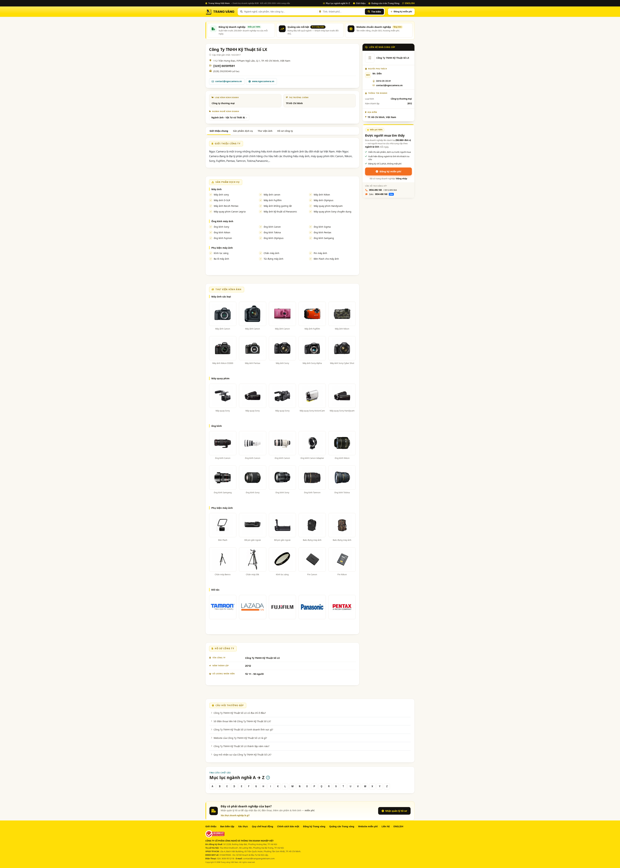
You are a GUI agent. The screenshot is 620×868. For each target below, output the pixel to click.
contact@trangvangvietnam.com (259, 858)
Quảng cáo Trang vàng (341, 826)
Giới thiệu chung (219, 130)
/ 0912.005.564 (383, 190)
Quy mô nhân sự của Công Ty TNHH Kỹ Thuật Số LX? (242, 754)
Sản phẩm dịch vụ (243, 130)
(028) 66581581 (224, 66)
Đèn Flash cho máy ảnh (326, 258)
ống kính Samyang (324, 238)
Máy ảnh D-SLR (222, 200)
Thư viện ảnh (265, 130)
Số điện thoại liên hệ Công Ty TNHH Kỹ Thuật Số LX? (242, 721)
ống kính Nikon (222, 232)
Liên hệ (386, 826)
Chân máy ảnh (271, 253)
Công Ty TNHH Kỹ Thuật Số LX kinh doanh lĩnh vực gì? (243, 729)
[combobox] (280, 11)
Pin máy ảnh (320, 253)
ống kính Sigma (322, 226)
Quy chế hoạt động (262, 826)
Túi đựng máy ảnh (273, 258)
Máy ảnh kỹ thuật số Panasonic (280, 211)
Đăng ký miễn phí (403, 11)
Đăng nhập (401, 178)
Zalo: (381, 194)
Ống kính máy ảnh (222, 221)
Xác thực (243, 826)
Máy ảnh (216, 189)
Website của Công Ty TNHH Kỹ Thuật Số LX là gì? (240, 737)
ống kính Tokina (272, 232)
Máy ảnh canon (272, 194)
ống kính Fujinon (223, 238)
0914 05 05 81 (383, 81)
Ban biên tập (227, 826)
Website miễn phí (368, 826)
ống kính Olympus (274, 238)
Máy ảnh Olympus (323, 200)
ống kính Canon (272, 226)
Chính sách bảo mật (288, 826)
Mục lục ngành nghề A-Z (338, 3)
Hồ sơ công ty (285, 130)
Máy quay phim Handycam (328, 205)
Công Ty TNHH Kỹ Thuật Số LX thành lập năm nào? (241, 746)
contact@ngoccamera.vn (228, 81)
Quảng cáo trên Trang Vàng (385, 3)
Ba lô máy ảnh (221, 258)
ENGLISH (410, 3)
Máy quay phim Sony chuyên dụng (332, 211)
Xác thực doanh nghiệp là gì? (235, 815)
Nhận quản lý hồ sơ (396, 810)
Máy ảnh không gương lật (278, 205)
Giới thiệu (360, 3)
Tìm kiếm (376, 11)
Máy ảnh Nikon (322, 194)
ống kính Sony (221, 226)
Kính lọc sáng (221, 253)
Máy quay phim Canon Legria (230, 211)
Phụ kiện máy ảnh (222, 247)
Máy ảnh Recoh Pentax (226, 205)
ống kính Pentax (322, 232)
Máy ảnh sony (221, 194)
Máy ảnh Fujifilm (273, 200)
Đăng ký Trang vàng (314, 826)
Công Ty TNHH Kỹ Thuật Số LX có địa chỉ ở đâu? (240, 712)
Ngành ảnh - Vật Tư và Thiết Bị (228, 117)
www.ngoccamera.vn (263, 81)
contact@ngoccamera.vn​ (389, 85)
